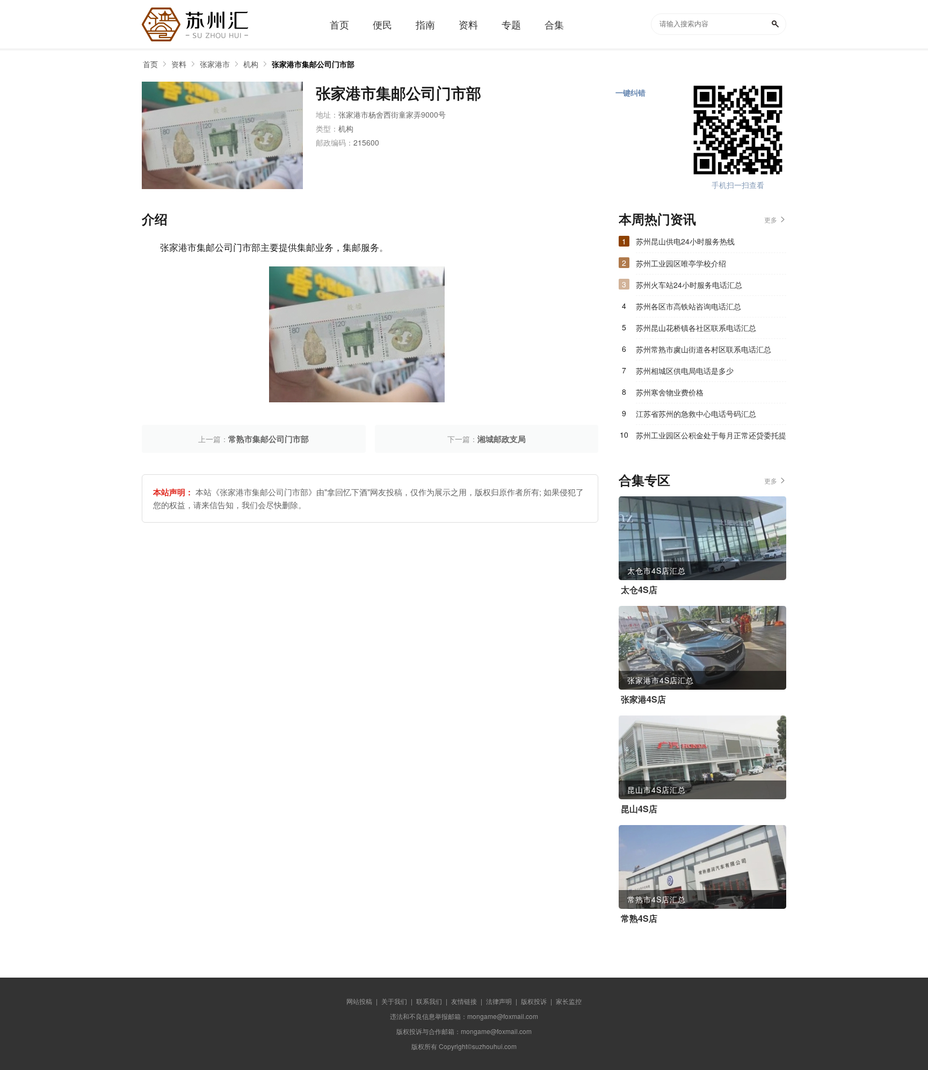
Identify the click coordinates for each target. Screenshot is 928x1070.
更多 (770, 219)
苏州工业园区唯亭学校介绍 (681, 263)
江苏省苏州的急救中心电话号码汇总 (696, 413)
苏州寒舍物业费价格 (670, 392)
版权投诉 (534, 1001)
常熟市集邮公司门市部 (268, 439)
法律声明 (499, 1001)
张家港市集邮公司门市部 (313, 64)
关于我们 (394, 1001)
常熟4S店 (639, 918)
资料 (178, 64)
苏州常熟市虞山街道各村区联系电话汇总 (703, 349)
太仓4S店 (639, 589)
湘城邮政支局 (501, 439)
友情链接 (464, 1001)
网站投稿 (359, 1001)
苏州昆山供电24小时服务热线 (685, 241)
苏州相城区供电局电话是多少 (685, 370)
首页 (150, 64)
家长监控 (569, 1001)
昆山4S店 (639, 809)
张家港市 (215, 64)
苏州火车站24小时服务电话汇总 (689, 284)
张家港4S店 (643, 699)
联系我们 (429, 1001)
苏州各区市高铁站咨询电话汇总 (688, 306)
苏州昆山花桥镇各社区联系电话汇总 (696, 327)
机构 (250, 64)
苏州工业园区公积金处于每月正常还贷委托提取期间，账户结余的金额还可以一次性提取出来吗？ (711, 438)
